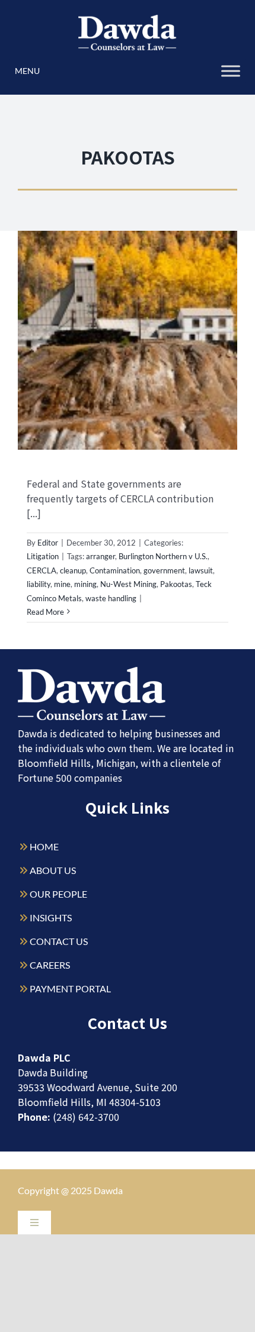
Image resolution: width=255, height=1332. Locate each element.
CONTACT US (59, 941)
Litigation (43, 556)
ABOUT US (53, 870)
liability (38, 584)
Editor (47, 542)
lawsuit (201, 570)
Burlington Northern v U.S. (163, 556)
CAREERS (50, 964)
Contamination (115, 570)
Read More (45, 612)
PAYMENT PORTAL (70, 988)
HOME (44, 846)
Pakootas (176, 584)
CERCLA (41, 570)
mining (85, 584)
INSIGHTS (51, 917)
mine (62, 584)
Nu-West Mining (128, 584)
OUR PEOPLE (58, 893)
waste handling (110, 598)
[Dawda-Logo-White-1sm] (92, 671)
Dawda (108, 1190)
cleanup (73, 570)
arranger (100, 556)
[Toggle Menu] (230, 70)
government (164, 570)
